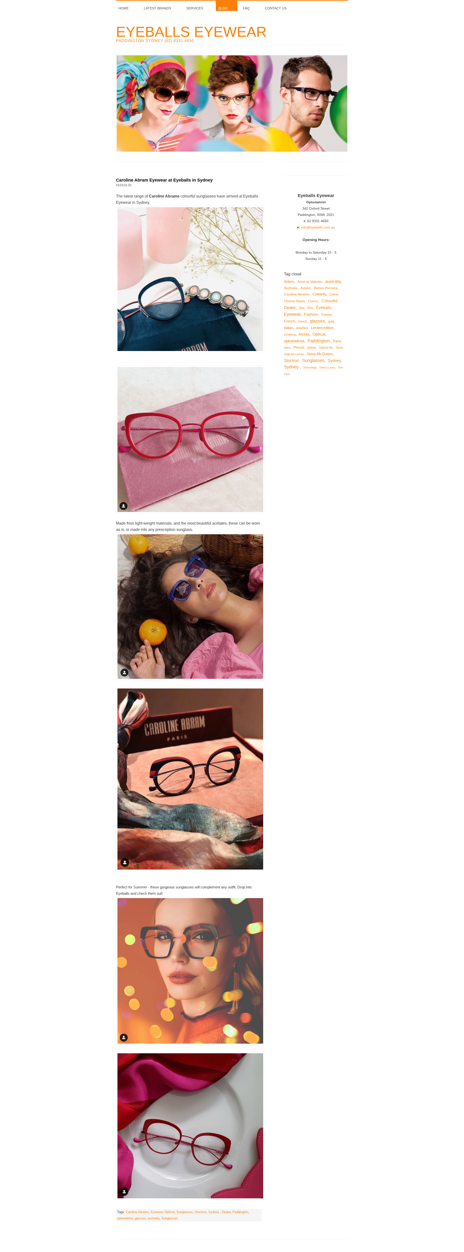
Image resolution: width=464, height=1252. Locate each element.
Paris (337, 341)
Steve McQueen (320, 354)
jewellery (302, 328)
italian (288, 328)
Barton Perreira (325, 288)
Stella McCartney (294, 354)
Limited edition (322, 328)
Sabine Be (326, 347)
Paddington (240, 1212)
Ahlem (289, 282)
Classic (313, 301)
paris (287, 347)
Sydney (214, 1212)
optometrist (125, 1218)
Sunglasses (184, 1212)
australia (154, 1218)
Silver (339, 347)
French (289, 321)
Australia (290, 288)
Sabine (311, 347)
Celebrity (319, 294)
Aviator (305, 288)
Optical (169, 1212)
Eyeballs (323, 307)
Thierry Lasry (327, 367)
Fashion (311, 314)
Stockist (200, 1212)
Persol (298, 347)
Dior (301, 308)
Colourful (329, 301)
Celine (333, 294)
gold (331, 321)
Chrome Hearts (294, 301)
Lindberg (290, 334)
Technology (309, 367)
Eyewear (157, 1212)
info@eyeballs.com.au (318, 227)
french (302, 321)
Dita (310, 308)
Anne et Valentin (309, 282)
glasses (140, 1218)
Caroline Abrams (137, 1212)
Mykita (304, 334)
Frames (326, 314)
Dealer (226, 1212)
